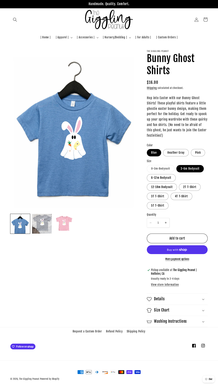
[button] (14, 19)
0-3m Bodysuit (162, 169)
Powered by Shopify (49, 379)
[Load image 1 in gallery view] (20, 224)
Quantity (151, 214)
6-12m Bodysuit (161, 178)
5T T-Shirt (157, 205)
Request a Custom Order (87, 331)
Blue (154, 152)
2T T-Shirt (189, 187)
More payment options (177, 259)
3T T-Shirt (157, 196)
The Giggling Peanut (29, 379)
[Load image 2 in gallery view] (42, 224)
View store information (165, 285)
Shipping (152, 88)
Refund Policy (114, 331)
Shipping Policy (136, 331)
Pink (198, 152)
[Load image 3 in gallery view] (63, 224)
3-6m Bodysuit (190, 168)
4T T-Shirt (181, 196)
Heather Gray (176, 152)
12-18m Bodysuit (162, 187)
